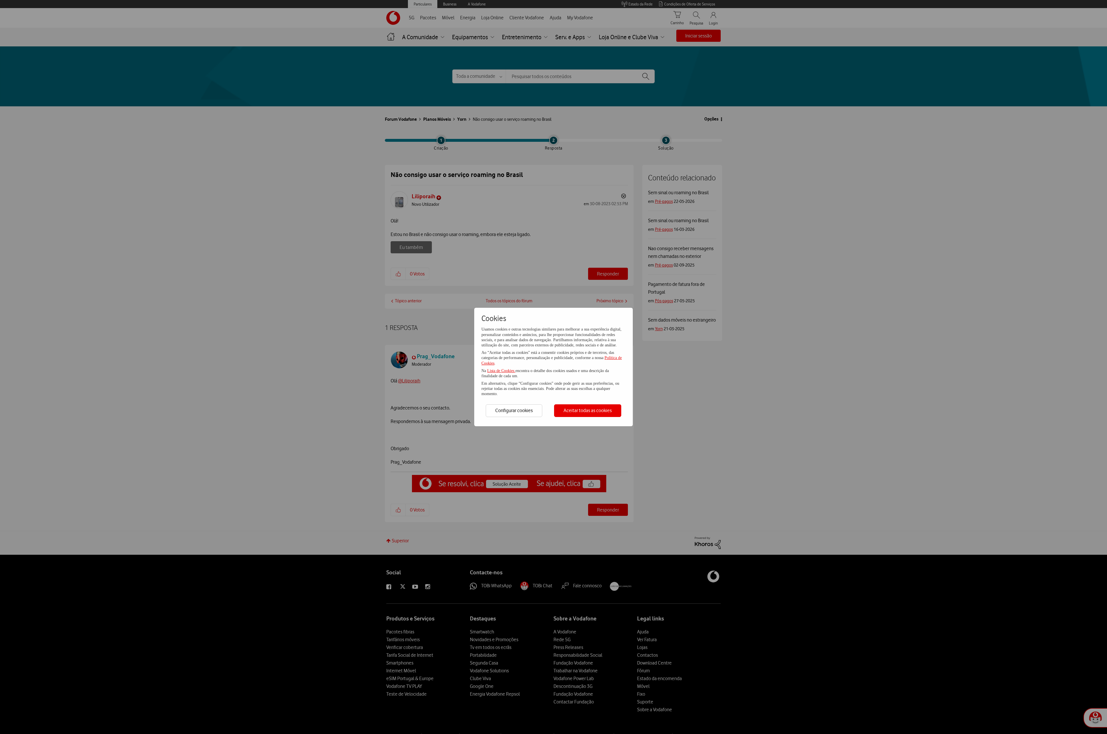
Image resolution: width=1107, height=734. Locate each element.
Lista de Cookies (501, 371)
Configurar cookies (514, 410)
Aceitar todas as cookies (588, 410)
